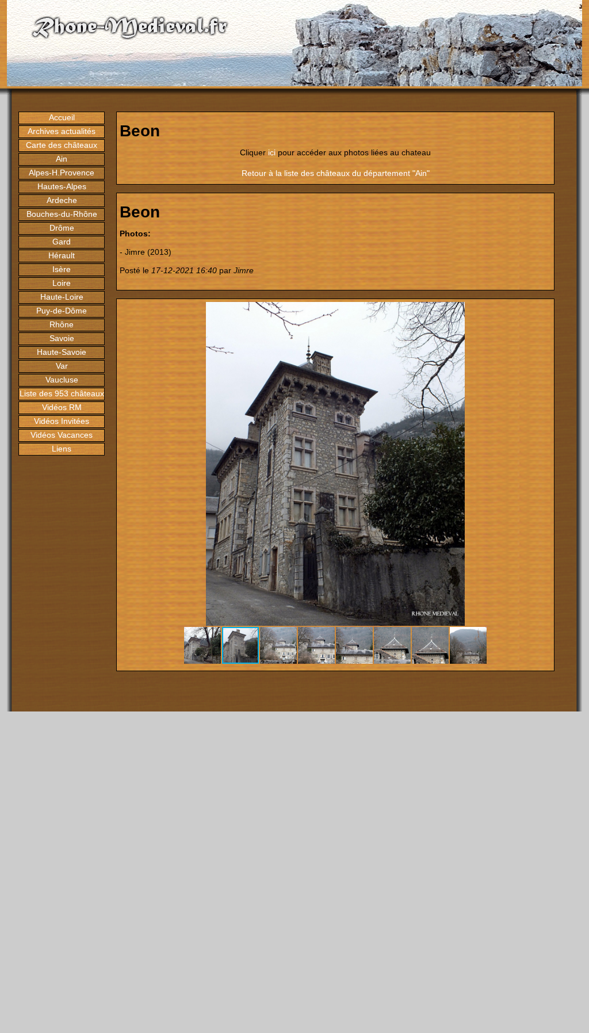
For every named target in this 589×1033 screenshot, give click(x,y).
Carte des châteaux (61, 145)
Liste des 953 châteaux (62, 393)
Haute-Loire (61, 296)
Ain (61, 158)
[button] (540, 312)
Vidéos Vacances (61, 434)
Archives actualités (61, 131)
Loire (61, 283)
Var (62, 365)
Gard (61, 241)
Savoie (61, 338)
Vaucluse (61, 379)
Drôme (61, 227)
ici (272, 152)
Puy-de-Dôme (61, 310)
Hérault (61, 255)
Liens (61, 448)
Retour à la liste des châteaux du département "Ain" (336, 173)
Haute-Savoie (61, 352)
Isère (61, 269)
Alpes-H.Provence (61, 172)
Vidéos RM (62, 407)
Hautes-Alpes (61, 186)
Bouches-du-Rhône (61, 214)
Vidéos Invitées (61, 421)
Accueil (62, 117)
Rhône (61, 324)
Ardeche (62, 200)
